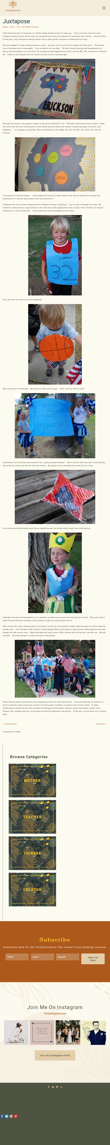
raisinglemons (16, 1022)
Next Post (101, 724)
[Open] (16, 1032)
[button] (55, 1055)
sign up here (93, 959)
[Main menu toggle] (104, 8)
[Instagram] (26, 1042)
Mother (6, 27)
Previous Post (10, 724)
